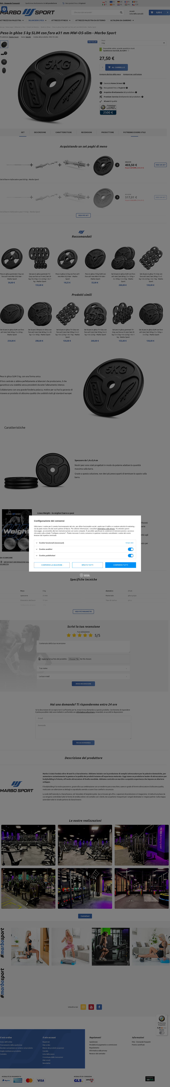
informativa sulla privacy (106, 529)
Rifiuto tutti (87, 565)
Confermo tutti (120, 565)
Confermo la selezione (51, 565)
